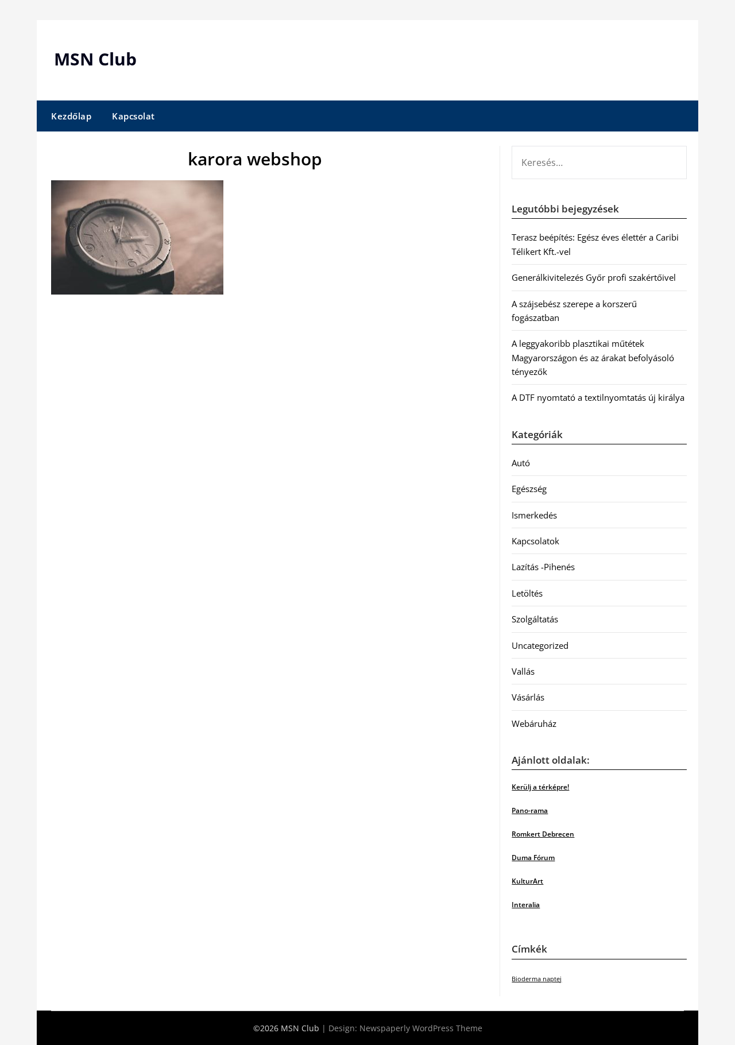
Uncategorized (540, 645)
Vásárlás (528, 697)
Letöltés (527, 593)
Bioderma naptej (537, 979)
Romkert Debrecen (543, 834)
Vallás (523, 671)
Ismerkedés (534, 515)
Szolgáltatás (535, 619)
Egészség (529, 488)
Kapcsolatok (535, 541)
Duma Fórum (533, 857)
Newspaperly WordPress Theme (420, 1028)
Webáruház (534, 723)
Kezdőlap (71, 116)
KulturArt (527, 881)
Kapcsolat (133, 116)
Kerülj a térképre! (540, 787)
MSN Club (95, 59)
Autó (521, 463)
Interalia (526, 904)
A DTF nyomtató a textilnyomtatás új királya (598, 397)
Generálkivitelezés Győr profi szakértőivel (594, 277)
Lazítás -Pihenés (543, 566)
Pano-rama (530, 810)
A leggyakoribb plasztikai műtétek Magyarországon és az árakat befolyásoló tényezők (593, 357)
